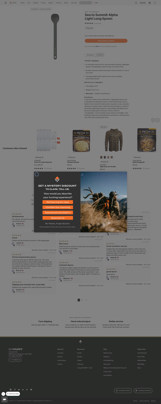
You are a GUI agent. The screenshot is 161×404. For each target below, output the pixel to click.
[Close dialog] (36, 174)
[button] (57, 202)
